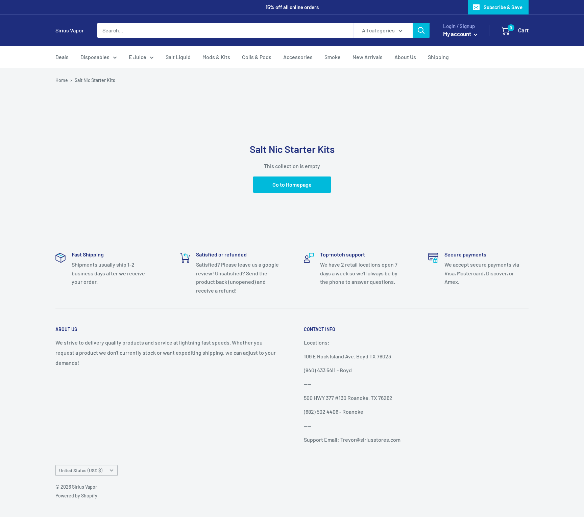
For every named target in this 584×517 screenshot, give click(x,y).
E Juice (137, 57)
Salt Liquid (178, 57)
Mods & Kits (216, 57)
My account (457, 33)
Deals (62, 57)
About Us (405, 57)
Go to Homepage (292, 184)
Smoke (332, 57)
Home (61, 80)
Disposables (95, 57)
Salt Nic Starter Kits (95, 80)
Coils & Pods (256, 57)
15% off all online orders (292, 7)
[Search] (421, 30)
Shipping (438, 57)
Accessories (298, 57)
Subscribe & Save (503, 7)
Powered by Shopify (76, 495)
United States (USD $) (80, 470)
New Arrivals (367, 57)
